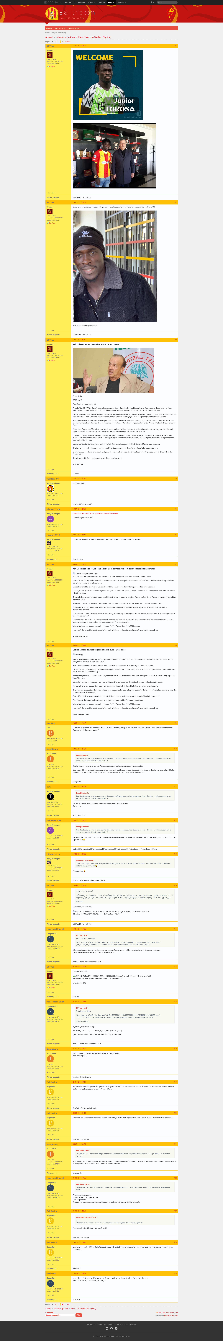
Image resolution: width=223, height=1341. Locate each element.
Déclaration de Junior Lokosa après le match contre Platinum (95, 514)
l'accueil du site (171, 1316)
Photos (91, 2)
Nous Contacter (130, 1324)
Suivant (68, 42)
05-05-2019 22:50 (79, 1211)
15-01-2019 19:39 (79, 202)
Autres (121, 2)
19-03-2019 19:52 (79, 820)
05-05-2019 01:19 (79, 1113)
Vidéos (102, 2)
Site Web (52, 66)
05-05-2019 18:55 (79, 1178)
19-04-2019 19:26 (79, 929)
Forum (111, 2)
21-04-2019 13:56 (79, 1002)
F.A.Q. (119, 1324)
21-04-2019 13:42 (79, 967)
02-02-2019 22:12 (79, 535)
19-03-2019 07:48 (79, 787)
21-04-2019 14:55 (79, 1049)
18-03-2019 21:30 (79, 749)
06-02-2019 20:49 (79, 645)
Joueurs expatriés (65, 37)
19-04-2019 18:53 (79, 885)
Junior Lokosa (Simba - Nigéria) (94, 37)
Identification (73, 28)
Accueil (49, 28)
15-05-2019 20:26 (79, 1242)
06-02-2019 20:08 (79, 564)
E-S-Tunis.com (54, 2)
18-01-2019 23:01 (79, 509)
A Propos (90, 1324)
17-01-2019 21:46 (79, 340)
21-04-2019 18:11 (79, 1082)
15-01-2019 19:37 (79, 46)
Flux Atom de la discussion (168, 1313)
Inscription (60, 28)
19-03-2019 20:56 (79, 854)
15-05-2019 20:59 (79, 1273)
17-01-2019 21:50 (79, 479)
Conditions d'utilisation (105, 1324)
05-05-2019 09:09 (79, 1144)
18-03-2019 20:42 (79, 723)
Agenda (81, 2)
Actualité (70, 2)
